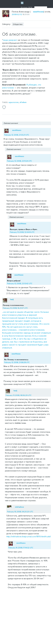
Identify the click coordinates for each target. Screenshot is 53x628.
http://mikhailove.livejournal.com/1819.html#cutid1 (28, 536)
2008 (14, 14)
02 (18, 14)
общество (17, 24)
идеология (14, 102)
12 (21, 14)
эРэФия (23, 102)
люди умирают (10, 40)
